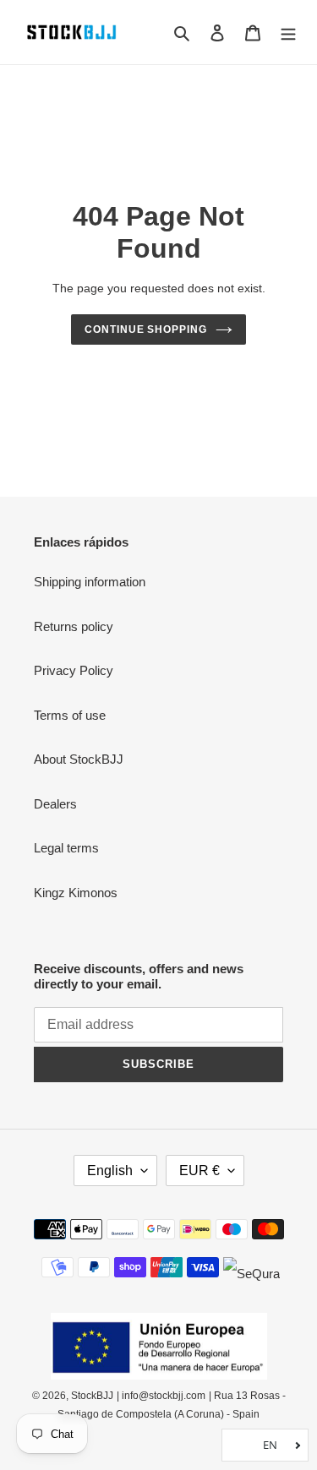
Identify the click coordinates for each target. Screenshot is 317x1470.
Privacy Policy (73, 670)
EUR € (199, 1170)
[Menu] (288, 32)
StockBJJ (92, 1396)
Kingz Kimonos (76, 892)
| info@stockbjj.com (161, 1396)
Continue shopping (146, 329)
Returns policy (73, 626)
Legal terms (66, 848)
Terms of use (70, 715)
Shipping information (89, 581)
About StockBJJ (78, 759)
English (110, 1170)
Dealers (55, 804)
